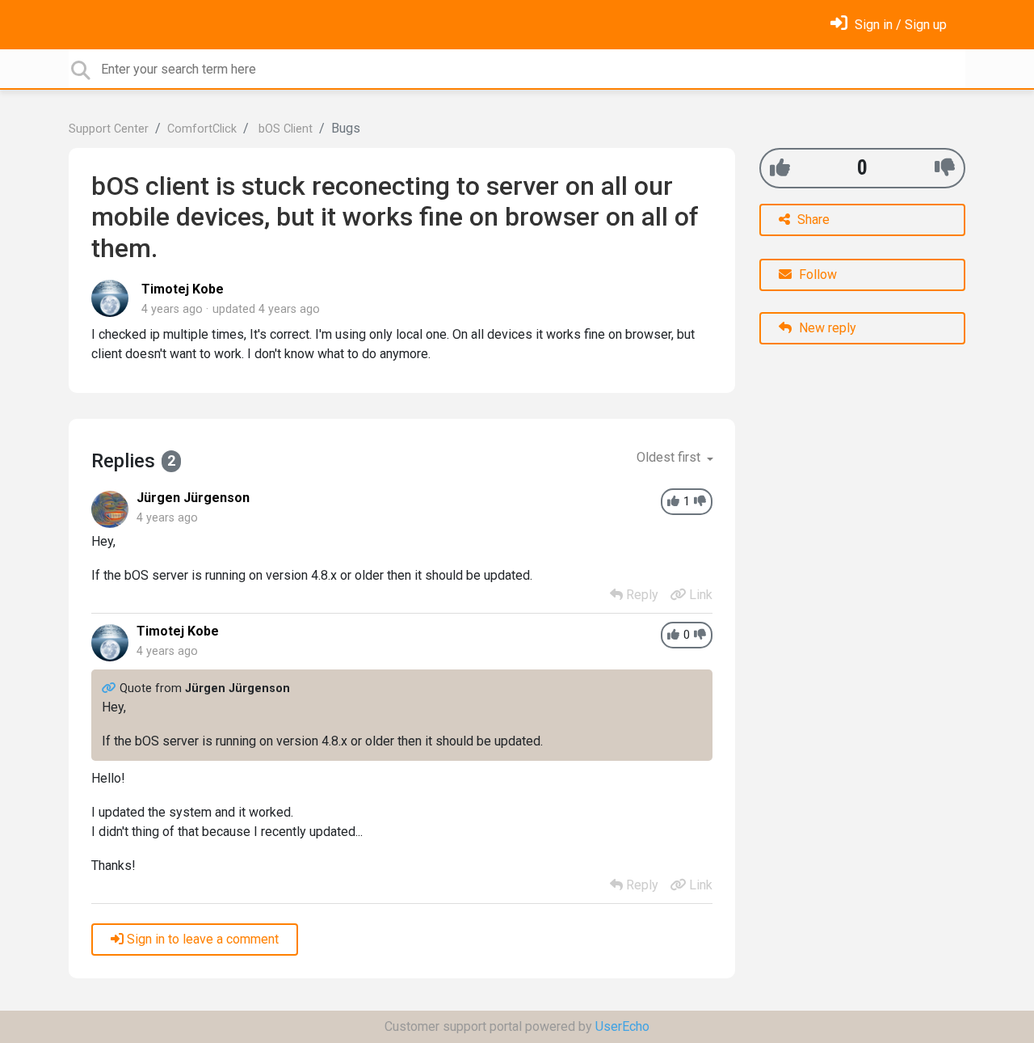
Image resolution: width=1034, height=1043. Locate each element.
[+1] (780, 167)
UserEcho (622, 1026)
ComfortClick (202, 129)
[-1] (945, 167)
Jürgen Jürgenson (193, 497)
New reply (826, 328)
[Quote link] (111, 688)
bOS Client (284, 129)
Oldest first (670, 457)
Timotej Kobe (182, 289)
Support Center (109, 129)
